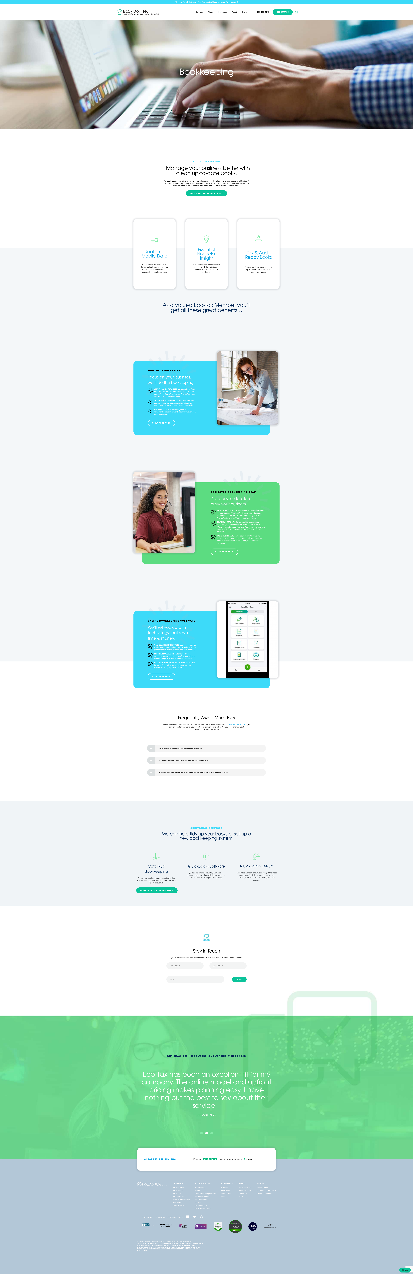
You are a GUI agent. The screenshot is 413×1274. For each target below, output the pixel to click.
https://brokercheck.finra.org (172, 1249)
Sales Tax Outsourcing (181, 1200)
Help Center (225, 1190)
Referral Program (245, 1190)
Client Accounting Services (205, 1194)
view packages (161, 423)
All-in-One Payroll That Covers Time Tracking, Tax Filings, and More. (205, 2)
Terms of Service (173, 1241)
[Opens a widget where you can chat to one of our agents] (405, 1270)
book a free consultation (156, 890)
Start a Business (201, 1206)
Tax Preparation (179, 1187)
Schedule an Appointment (206, 193)
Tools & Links (226, 1194)
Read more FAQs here (236, 724)
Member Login (262, 1187)
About (234, 12)
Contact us (243, 1194)
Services (199, 12)
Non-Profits (177, 1203)
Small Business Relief (203, 1209)
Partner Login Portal (264, 1194)
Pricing (210, 12)
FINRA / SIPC (150, 1245)
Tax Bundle (177, 1194)
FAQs (241, 1197)
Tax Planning (178, 1190)
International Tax (179, 1206)
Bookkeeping (200, 1187)
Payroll (197, 1190)
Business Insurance (202, 1197)
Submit (239, 979)
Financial (198, 1203)
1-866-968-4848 (262, 12)
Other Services (203, 1183)
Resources (222, 12)
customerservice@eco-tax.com (169, 1217)
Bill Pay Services (201, 1200)
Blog (223, 1197)
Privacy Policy (185, 1241)
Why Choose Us (245, 1187)
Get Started (283, 12)
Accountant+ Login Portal (266, 1190)
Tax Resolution (178, 1197)
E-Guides (224, 1187)
